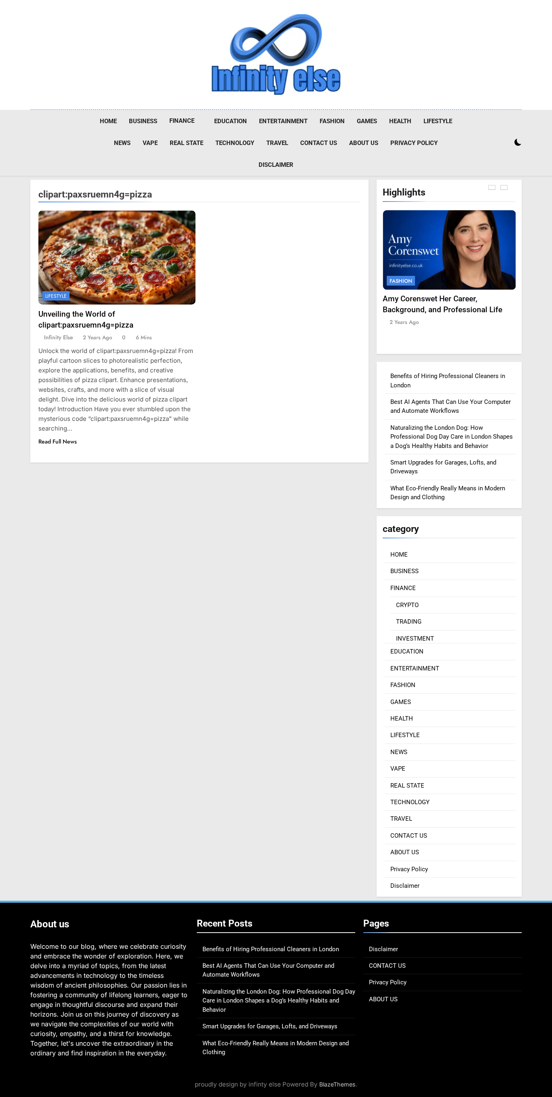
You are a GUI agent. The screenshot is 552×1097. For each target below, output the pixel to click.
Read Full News (57, 441)
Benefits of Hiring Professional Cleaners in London (270, 949)
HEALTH (400, 121)
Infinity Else (58, 337)
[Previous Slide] (491, 187)
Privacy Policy (414, 143)
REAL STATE (186, 143)
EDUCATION (230, 121)
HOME (108, 121)
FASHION (332, 121)
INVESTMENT (415, 638)
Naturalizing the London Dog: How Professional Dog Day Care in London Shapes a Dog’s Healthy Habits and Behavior (451, 437)
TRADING (408, 621)
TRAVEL (277, 143)
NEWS (122, 143)
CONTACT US (318, 143)
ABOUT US (363, 143)
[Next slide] (504, 187)
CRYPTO (407, 605)
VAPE (150, 143)
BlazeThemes (337, 1084)
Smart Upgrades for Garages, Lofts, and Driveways (269, 1026)
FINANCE (181, 120)
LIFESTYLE (437, 121)
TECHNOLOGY (234, 143)
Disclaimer (276, 164)
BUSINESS (143, 121)
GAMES (367, 121)
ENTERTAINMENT (283, 121)
